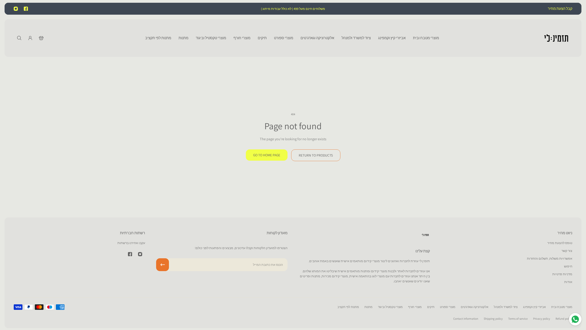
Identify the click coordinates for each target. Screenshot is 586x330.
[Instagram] (16, 9)
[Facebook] (26, 9)
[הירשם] (162, 264)
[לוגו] (556, 38)
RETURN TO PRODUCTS (316, 155)
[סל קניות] (41, 38)
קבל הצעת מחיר (559, 8)
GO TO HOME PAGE (266, 155)
